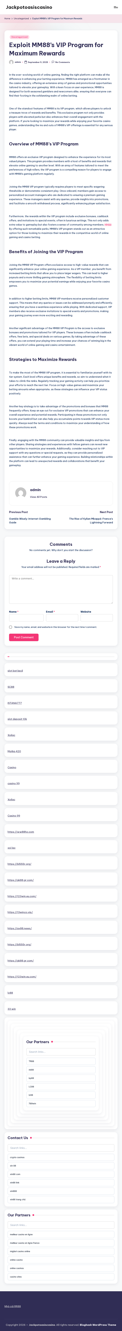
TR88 (31, 1061)
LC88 (31, 1086)
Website (85, 611)
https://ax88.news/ (20, 928)
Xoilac (11, 735)
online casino (16, 1260)
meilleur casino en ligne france (24, 1243)
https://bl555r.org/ (19, 864)
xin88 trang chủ (17, 1199)
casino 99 (14, 783)
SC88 (11, 687)
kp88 (31, 1078)
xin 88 (13, 1165)
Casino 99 (14, 815)
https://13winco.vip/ (20, 912)
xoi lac (11, 847)
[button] (38, 496)
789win (32, 1103)
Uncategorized (19, 37)
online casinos (17, 1268)
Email (50, 611)
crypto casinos (17, 1157)
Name (13, 611)
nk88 (31, 1069)
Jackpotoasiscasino (29, 7)
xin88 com (15, 1174)
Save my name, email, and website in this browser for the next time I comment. (55, 627)
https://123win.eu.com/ (22, 896)
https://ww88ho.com (21, 831)
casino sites (16, 1276)
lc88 (31, 1095)
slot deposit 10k (17, 719)
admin (35, 490)
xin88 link (14, 1182)
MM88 (108, 224)
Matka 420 (14, 751)
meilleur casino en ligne (21, 1234)
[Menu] (116, 7)
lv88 (10, 992)
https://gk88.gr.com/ (21, 880)
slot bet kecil (15, 670)
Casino (12, 767)
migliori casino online (20, 1251)
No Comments (62, 62)
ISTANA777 (15, 703)
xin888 (13, 1191)
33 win (12, 1009)
